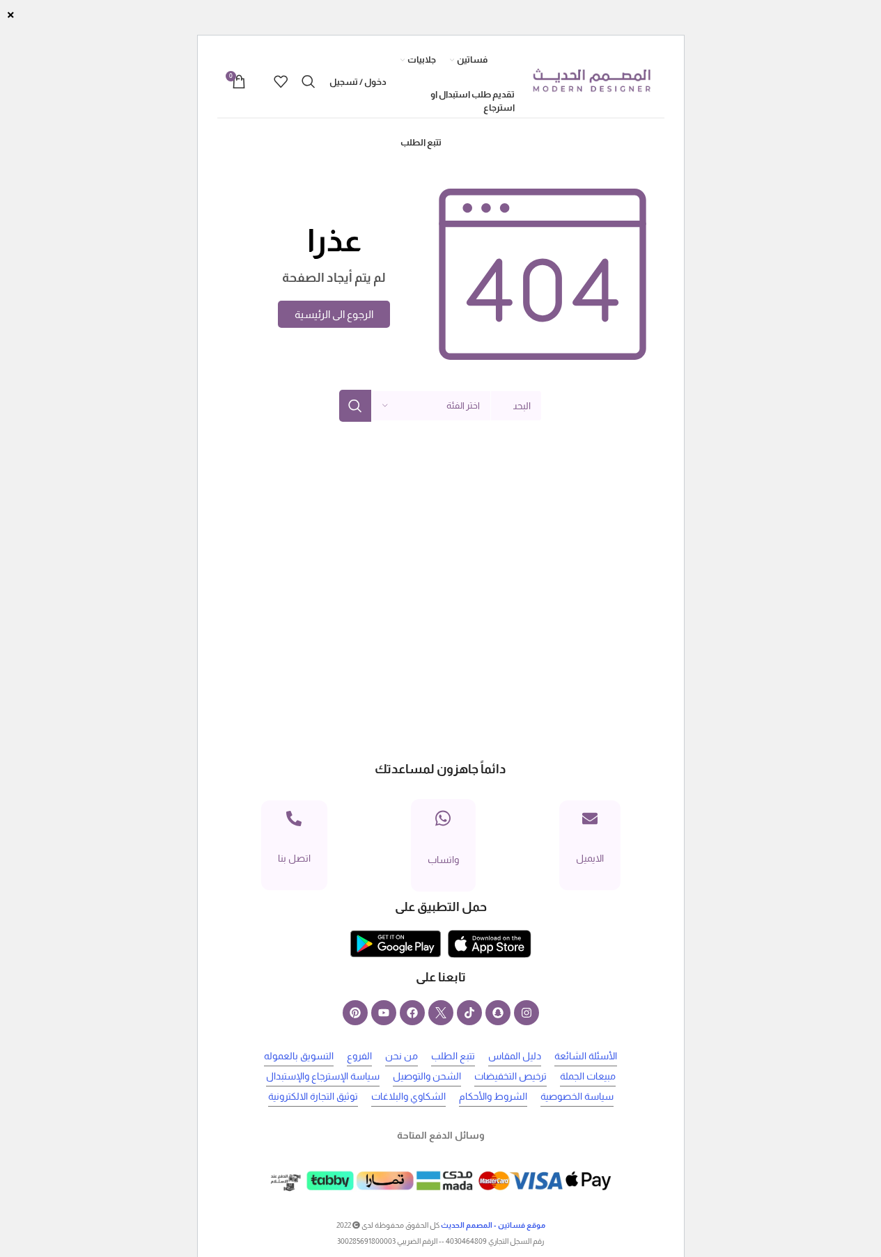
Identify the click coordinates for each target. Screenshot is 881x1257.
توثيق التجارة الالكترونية (313, 1096)
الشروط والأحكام (493, 1096)
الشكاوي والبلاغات (408, 1096)
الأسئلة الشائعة (585, 1055)
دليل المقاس (514, 1055)
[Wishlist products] (281, 81)
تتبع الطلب (453, 1055)
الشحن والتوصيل (427, 1076)
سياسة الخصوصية (577, 1096)
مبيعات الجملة (588, 1076)
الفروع (359, 1055)
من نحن (401, 1055)
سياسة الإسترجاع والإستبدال (323, 1076)
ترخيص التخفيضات (510, 1076)
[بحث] (308, 81)
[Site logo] (591, 80)
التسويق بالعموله (299, 1055)
